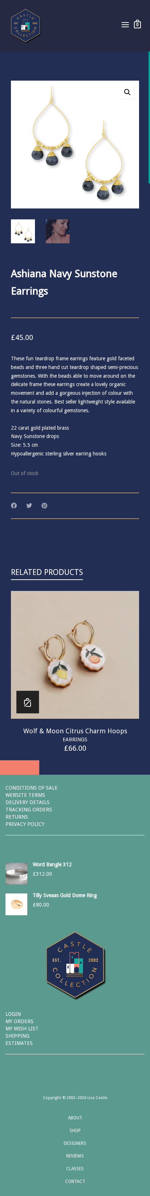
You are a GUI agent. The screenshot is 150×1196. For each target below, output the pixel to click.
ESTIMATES (19, 1043)
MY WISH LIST (22, 1028)
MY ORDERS (19, 1021)
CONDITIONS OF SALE (31, 788)
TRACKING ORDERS (28, 809)
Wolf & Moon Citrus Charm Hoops (75, 731)
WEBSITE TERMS (25, 795)
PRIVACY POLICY (24, 824)
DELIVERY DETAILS (27, 802)
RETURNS (16, 817)
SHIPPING (17, 1036)
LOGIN (13, 1014)
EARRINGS (75, 739)
